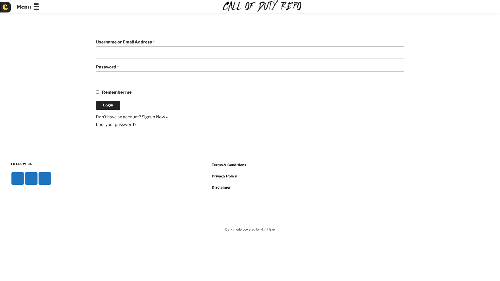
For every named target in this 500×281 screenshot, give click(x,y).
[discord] (17, 178)
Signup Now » (155, 116)
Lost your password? (116, 124)
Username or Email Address (125, 42)
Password (107, 67)
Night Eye (267, 229)
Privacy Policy (224, 176)
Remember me (117, 92)
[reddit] (45, 178)
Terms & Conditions (229, 165)
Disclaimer (221, 187)
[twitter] (31, 178)
